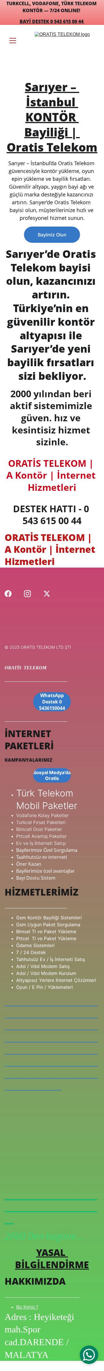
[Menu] (12, 40)
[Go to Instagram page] (27, 593)
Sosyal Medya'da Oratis (52, 775)
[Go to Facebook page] (8, 593)
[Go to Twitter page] (46, 593)
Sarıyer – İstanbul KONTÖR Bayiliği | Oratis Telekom (52, 117)
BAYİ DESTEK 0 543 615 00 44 (52, 21)
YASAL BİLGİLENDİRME (52, 1258)
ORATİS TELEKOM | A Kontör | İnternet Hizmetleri (52, 475)
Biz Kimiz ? (27, 1307)
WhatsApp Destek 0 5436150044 (52, 701)
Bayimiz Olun (52, 235)
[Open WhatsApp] (89, 1355)
